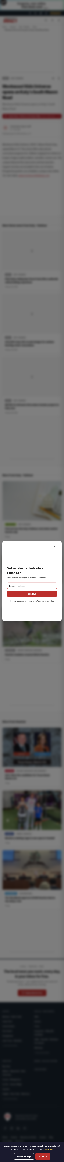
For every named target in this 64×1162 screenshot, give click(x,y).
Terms (39, 601)
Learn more (49, 1149)
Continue (32, 594)
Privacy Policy (49, 601)
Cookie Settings (24, 1156)
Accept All (42, 1156)
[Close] (54, 546)
